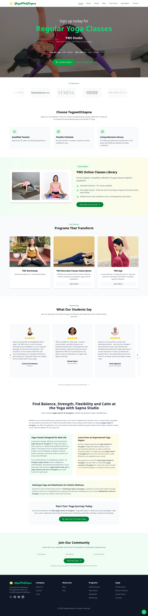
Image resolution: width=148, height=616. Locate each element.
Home (80, 3)
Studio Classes (94, 587)
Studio (96, 3)
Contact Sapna (65, 62)
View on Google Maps (84, 62)
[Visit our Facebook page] (15, 597)
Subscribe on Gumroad (88, 204)
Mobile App (93, 598)
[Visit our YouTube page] (19, 597)
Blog (104, 3)
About (88, 3)
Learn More (74, 284)
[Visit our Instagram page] (11, 597)
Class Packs (113, 3)
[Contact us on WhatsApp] (144, 612)
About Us (39, 587)
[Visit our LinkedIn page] (23, 597)
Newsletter (125, 3)
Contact (135, 3)
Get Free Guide (72, 561)
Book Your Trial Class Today (75, 519)
